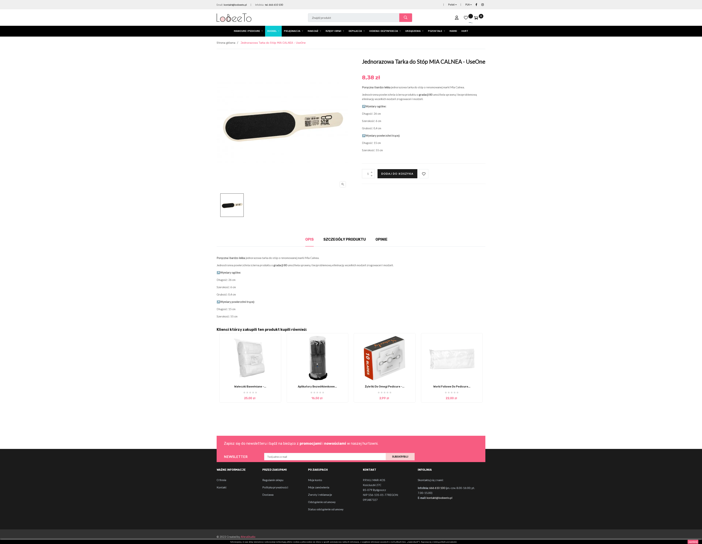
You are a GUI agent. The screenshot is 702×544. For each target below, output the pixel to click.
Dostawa (267, 494)
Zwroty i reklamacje (320, 494)
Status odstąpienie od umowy (326, 509)
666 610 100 (437, 488)
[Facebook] (476, 4)
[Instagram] (482, 4)
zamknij (693, 541)
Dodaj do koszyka (397, 173)
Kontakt (222, 487)
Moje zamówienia (318, 487)
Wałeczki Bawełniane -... (250, 386)
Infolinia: (259, 4)
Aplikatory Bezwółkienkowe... (317, 386)
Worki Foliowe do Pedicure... (451, 386)
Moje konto (315, 480)
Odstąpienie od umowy (322, 502)
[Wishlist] (466, 17)
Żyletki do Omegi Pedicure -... (384, 386)
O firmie (221, 480)
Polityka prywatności (275, 487)
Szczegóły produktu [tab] (344, 239)
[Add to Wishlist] (423, 173)
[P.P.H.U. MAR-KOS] (234, 17)
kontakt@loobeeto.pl (235, 4)
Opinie (381, 239)
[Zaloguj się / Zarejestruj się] (457, 17)
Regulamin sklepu (272, 480)
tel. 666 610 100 (274, 4)
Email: (220, 4)
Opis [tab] (309, 239)
